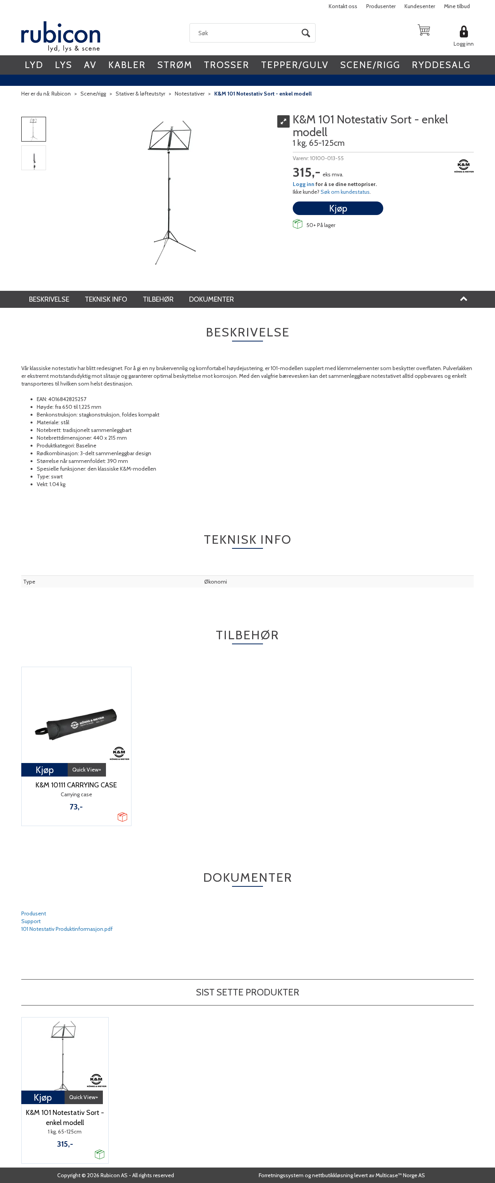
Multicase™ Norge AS (400, 1175)
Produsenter (381, 6)
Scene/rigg (370, 64)
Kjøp (338, 208)
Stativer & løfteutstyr (140, 93)
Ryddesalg (441, 64)
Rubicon (61, 93)
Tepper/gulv (295, 64)
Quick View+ (86, 769)
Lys (63, 64)
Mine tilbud (457, 6)
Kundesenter (420, 6)
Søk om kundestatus (345, 191)
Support (31, 921)
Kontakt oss (343, 6)
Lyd (34, 64)
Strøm (174, 64)
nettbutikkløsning (332, 1175)
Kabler (127, 64)
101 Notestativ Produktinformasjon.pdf (67, 928)
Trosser (226, 64)
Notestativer (190, 93)
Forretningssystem (281, 1175)
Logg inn (464, 43)
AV (90, 64)
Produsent (33, 913)
